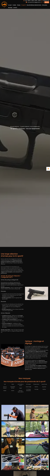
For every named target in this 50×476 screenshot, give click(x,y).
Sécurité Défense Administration (34, 5)
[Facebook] (41, 2)
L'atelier (14, 5)
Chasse (18, 5)
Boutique (47, 2)
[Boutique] (48, 169)
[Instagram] (43, 2)
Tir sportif (23, 5)
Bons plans (44, 5)
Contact (15, 7)
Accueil (10, 5)
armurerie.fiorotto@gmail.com (34, 2)
